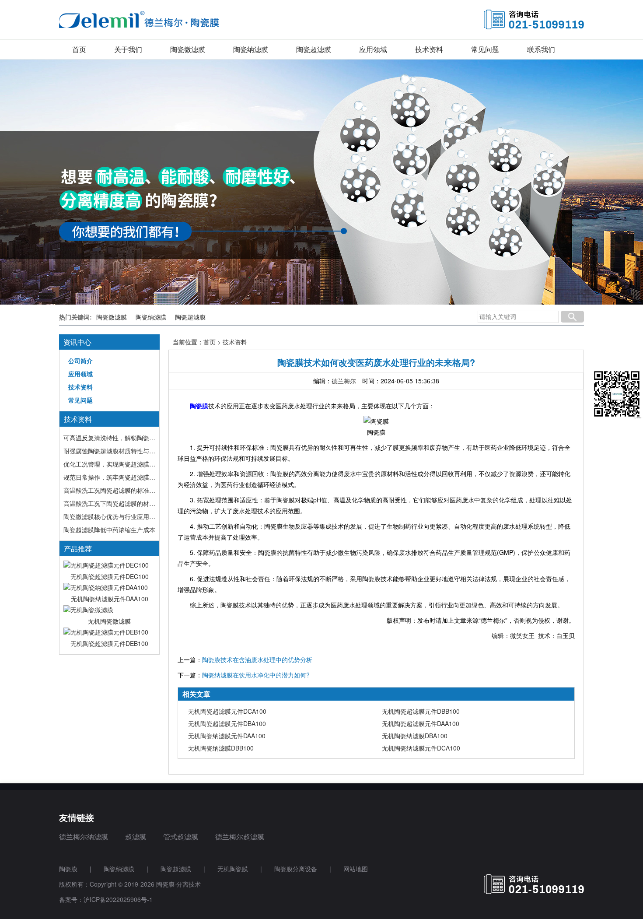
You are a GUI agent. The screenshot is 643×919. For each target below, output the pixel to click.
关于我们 (128, 49)
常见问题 (485, 49)
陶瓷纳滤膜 (250, 49)
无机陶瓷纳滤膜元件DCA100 (421, 748)
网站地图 (355, 868)
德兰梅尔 (344, 380)
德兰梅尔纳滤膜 (83, 836)
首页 (79, 49)
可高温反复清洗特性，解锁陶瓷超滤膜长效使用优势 (109, 437)
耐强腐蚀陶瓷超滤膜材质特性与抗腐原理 (109, 450)
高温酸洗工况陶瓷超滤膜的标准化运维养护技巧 (109, 490)
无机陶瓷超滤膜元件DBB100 (421, 711)
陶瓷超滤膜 (313, 49)
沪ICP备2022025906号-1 (118, 899)
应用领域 (373, 49)
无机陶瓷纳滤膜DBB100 (221, 748)
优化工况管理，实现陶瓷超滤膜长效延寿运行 (109, 464)
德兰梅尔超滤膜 (239, 836)
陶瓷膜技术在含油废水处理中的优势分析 (257, 659)
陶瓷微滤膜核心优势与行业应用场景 (109, 516)
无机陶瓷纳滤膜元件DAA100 (227, 735)
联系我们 (541, 49)
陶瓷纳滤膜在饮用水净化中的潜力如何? (256, 674)
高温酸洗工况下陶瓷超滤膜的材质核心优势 (109, 503)
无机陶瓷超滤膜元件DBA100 (227, 723)
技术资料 (429, 49)
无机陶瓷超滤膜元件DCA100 (227, 711)
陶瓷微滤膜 (187, 49)
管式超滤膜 (180, 836)
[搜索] (572, 317)
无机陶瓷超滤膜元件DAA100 (420, 723)
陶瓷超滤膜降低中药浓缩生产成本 (109, 529)
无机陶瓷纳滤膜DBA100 (414, 735)
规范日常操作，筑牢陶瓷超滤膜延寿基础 (109, 477)
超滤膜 (135, 836)
